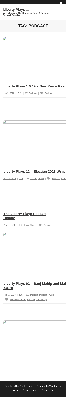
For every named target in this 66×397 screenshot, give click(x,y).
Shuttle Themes (27, 386)
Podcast (33, 93)
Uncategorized (37, 178)
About (16, 390)
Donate (34, 390)
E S (19, 93)
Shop (25, 390)
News (32, 225)
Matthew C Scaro (18, 299)
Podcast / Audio (46, 295)
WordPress (55, 386)
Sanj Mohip (41, 299)
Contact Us (47, 390)
